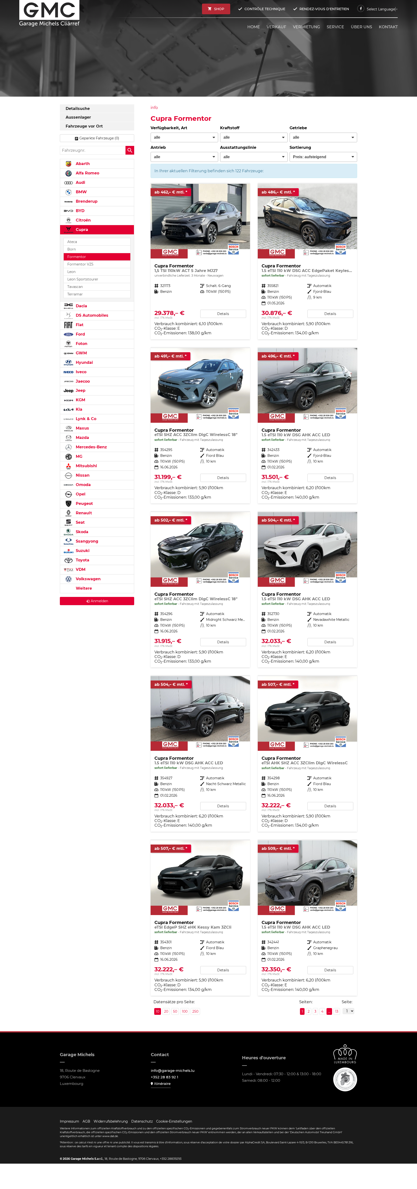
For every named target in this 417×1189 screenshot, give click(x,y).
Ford (80, 334)
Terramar (75, 294)
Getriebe (298, 128)
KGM (80, 400)
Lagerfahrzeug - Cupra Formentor (307, 261)
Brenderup (86, 201)
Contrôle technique (264, 9)
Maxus (82, 428)
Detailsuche (78, 108)
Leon (71, 272)
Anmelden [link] (99, 601)
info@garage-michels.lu (173, 1070)
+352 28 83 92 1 (164, 1077)
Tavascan (75, 287)
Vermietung (306, 27)
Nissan (82, 475)
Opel (80, 494)
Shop (219, 9)
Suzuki (82, 550)
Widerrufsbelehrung (111, 1121)
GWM (81, 353)
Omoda (83, 484)
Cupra (81, 229)
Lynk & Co (85, 418)
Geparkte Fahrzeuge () (99, 138)
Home (253, 27)
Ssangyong (86, 541)
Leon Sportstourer (82, 279)
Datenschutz (142, 1121)
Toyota (82, 560)
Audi (80, 182)
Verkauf (276, 27)
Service (335, 27)
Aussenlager (78, 117)
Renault (83, 513)
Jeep (80, 390)
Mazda (82, 437)
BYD (79, 210)
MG (78, 456)
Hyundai (84, 362)
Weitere (83, 588)
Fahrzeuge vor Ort (84, 126)
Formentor (76, 257)
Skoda (81, 532)
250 (195, 1011)
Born (71, 249)
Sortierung (300, 147)
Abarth (82, 163)
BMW (81, 192)
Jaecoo (82, 381)
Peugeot (84, 503)
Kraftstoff (229, 128)
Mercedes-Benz (91, 447)
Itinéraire (162, 1083)
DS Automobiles (91, 315)
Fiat (79, 324)
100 (185, 1011)
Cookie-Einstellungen (174, 1121)
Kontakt (388, 27)
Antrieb (158, 147)
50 (175, 1011)
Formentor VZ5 (80, 264)
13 (336, 1011)
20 (166, 1011)
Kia (78, 409)
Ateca (72, 242)
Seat (80, 522)
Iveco (80, 372)
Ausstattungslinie (238, 147)
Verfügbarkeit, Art (169, 128)
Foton (81, 343)
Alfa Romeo (87, 173)
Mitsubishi (86, 466)
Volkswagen (88, 579)
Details (223, 314)
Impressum (69, 1121)
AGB (86, 1121)
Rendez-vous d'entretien (324, 9)
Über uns (361, 27)
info (154, 107)
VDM (80, 569)
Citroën (83, 220)
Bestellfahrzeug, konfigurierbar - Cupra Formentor (200, 261)
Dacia (81, 306)
